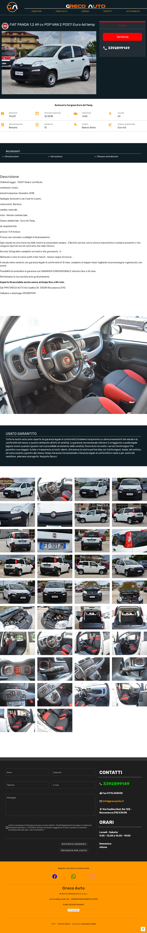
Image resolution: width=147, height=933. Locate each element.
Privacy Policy (74, 910)
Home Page (37, 11)
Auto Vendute (133, 11)
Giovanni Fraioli (88, 924)
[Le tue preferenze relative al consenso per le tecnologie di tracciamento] (143, 929)
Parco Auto (61, 11)
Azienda (85, 11)
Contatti (107, 11)
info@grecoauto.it (113, 801)
